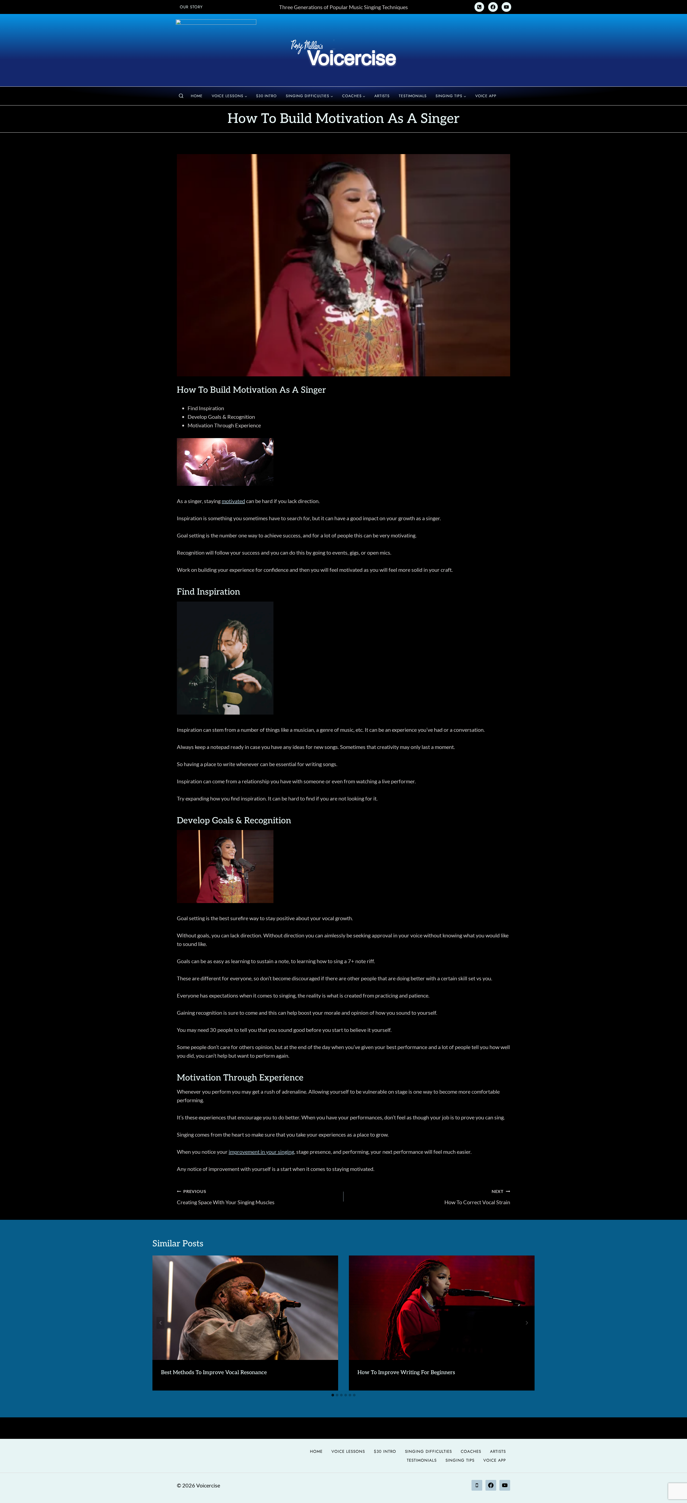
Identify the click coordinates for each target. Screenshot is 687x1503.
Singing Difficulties (428, 1451)
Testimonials (413, 96)
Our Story (191, 7)
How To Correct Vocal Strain (477, 1197)
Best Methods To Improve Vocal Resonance (214, 1372)
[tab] (332, 1395)
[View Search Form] (181, 96)
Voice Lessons (348, 1451)
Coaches (471, 1451)
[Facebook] (493, 7)
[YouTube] (506, 7)
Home (197, 96)
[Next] (526, 1323)
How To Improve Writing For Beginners (406, 1372)
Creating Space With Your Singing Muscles (226, 1197)
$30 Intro (266, 96)
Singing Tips (459, 1460)
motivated (233, 501)
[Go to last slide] (160, 1323)
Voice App (485, 96)
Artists (382, 96)
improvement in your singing (261, 1151)
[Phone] (479, 7)
